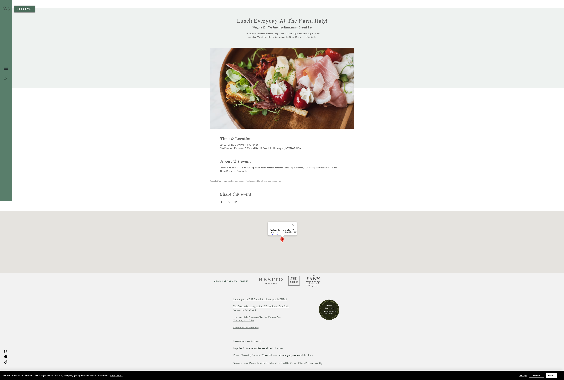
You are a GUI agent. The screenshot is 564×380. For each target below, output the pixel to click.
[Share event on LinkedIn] (236, 202)
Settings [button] (523, 375)
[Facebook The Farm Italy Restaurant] (6, 357)
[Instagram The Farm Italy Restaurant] (6, 351)
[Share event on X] (228, 202)
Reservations (255, 363)
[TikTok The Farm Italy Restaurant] (6, 362)
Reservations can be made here (249, 340)
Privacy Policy (304, 363)
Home (245, 363)
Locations (275, 363)
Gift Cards (266, 363)
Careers (293, 363)
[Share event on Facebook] (221, 202)
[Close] (560, 375)
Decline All (536, 375)
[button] (6, 68)
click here (278, 348)
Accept (551, 375)
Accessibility (316, 363)
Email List (285, 363)
